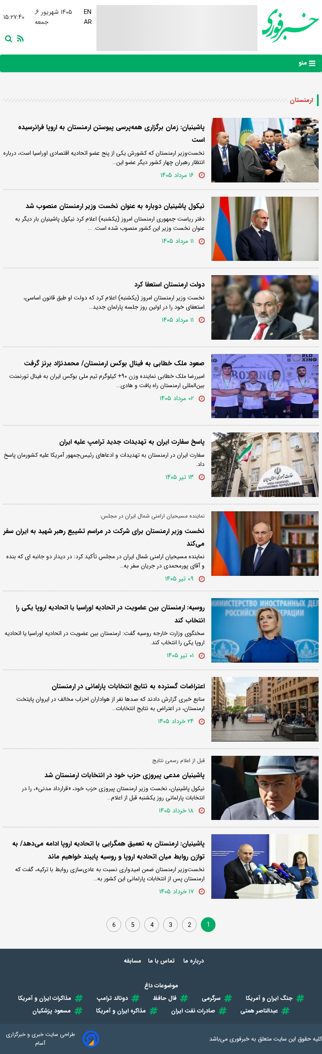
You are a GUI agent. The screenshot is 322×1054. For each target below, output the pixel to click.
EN (87, 12)
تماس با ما (162, 961)
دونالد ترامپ (112, 998)
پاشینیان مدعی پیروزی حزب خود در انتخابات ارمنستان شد (124, 775)
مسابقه (132, 961)
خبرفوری (239, 1039)
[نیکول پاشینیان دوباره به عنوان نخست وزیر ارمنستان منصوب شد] (265, 229)
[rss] (19, 37)
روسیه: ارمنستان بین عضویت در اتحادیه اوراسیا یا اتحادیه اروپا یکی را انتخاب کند (110, 613)
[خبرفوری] (288, 26)
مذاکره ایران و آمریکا (121, 1010)
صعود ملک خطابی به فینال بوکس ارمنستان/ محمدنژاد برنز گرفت (114, 363)
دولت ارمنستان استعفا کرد (169, 284)
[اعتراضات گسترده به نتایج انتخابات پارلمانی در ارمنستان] (265, 709)
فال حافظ (165, 998)
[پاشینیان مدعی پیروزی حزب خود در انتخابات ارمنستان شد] (265, 788)
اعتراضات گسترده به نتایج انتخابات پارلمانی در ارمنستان (128, 686)
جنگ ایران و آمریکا (269, 998)
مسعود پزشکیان (51, 1010)
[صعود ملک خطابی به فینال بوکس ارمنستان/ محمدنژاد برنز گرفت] (265, 386)
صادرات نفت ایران (193, 1010)
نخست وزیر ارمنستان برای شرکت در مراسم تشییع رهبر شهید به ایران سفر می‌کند (104, 537)
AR (88, 22)
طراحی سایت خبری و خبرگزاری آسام (40, 1039)
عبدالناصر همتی (259, 1010)
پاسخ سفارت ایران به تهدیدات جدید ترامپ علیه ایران (132, 442)
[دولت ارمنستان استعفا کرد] (265, 307)
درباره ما (194, 961)
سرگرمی (211, 998)
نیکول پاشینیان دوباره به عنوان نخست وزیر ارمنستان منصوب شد (115, 206)
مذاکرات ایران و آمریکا (44, 998)
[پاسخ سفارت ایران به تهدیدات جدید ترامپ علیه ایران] (265, 464)
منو (304, 63)
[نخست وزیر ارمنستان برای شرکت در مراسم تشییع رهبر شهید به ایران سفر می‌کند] (265, 543)
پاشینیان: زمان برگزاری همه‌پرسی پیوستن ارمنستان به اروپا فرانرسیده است (111, 133)
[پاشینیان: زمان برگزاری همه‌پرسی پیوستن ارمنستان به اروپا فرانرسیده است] (265, 150)
